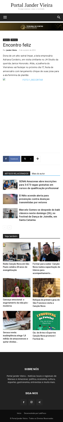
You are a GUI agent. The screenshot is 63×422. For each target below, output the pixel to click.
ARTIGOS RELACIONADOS (16, 173)
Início (19, 413)
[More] (38, 159)
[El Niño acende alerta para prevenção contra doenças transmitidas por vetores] (10, 199)
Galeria (6, 40)
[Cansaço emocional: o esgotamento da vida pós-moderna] (16, 287)
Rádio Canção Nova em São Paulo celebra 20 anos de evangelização (16, 267)
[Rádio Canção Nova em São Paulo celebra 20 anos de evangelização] (16, 251)
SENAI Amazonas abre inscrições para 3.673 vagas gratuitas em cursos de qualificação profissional (38, 185)
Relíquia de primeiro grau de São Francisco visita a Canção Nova (46, 303)
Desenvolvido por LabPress (35, 413)
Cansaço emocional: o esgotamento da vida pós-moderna (15, 302)
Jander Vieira (11, 50)
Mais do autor (38, 173)
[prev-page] (5, 227)
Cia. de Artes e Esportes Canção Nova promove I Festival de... (44, 335)
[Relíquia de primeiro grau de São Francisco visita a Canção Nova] (46, 287)
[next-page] (9, 227)
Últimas (14, 40)
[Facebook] (24, 402)
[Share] (39, 402)
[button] (5, 17)
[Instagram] (31, 402)
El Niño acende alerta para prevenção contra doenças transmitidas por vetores (34, 199)
